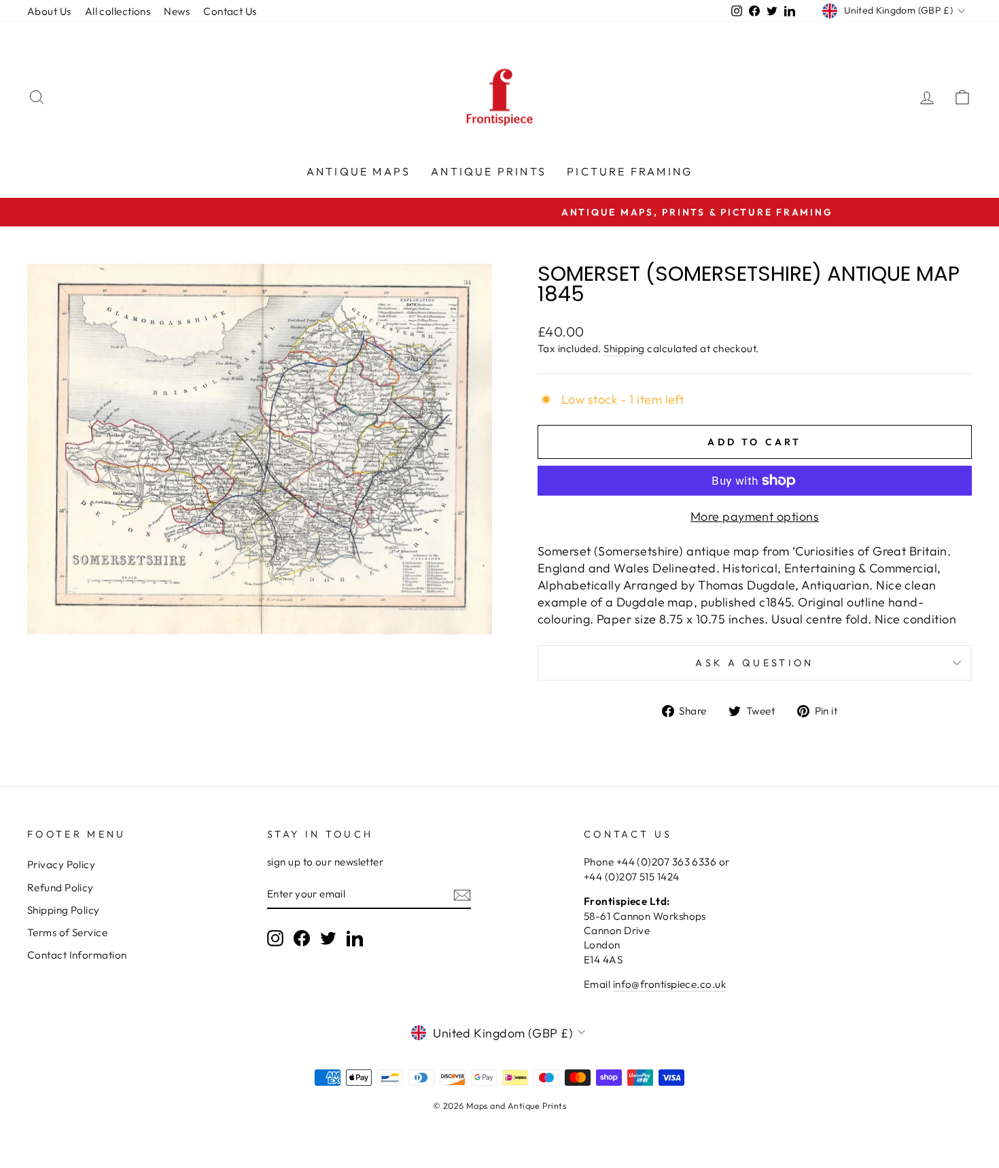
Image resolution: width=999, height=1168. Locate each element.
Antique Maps (358, 171)
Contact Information (77, 954)
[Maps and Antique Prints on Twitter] (328, 937)
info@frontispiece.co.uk (669, 984)
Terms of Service (67, 932)
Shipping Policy (63, 910)
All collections (118, 11)
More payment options (754, 516)
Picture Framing (630, 171)
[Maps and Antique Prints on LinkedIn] (355, 937)
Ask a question (754, 663)
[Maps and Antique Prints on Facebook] (302, 937)
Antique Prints (488, 171)
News (177, 11)
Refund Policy (60, 887)
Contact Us (230, 11)
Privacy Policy (61, 864)
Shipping (624, 348)
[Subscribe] (462, 894)
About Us (49, 11)
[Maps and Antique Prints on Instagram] (275, 937)
